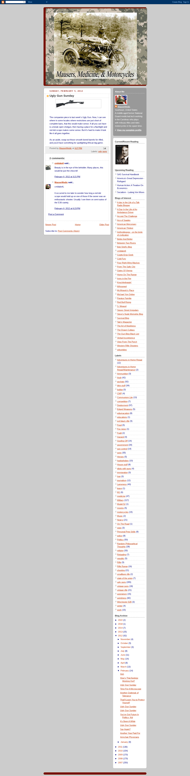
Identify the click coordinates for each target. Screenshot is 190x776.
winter (120, 606)
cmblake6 (59, 163)
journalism (121, 480)
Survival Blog (123, 318)
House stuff (122, 464)
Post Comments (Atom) (69, 231)
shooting (121, 570)
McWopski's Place (125, 290)
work (119, 610)
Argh (119, 377)
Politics (120, 539)
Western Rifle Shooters (127, 345)
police (119, 536)
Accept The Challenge (127, 216)
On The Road (123, 524)
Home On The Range (127, 274)
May (123, 659)
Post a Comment (56, 214)
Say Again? (125, 729)
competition (122, 401)
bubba (120, 389)
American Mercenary (126, 224)
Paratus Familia (124, 298)
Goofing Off (122, 441)
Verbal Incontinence (126, 338)
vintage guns (123, 586)
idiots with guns (124, 468)
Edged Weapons (124, 409)
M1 (118, 492)
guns (119, 452)
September (126, 647)
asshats (120, 381)
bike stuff (121, 385)
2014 (120, 628)
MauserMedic (61, 182)
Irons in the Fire (124, 278)
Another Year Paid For (130, 733)
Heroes (120, 457)
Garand (120, 437)
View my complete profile (129, 130)
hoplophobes (123, 460)
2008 (120, 758)
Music (120, 516)
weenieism (122, 594)
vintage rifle (122, 590)
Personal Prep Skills (126, 531)
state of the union (125, 578)
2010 (120, 751)
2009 (120, 754)
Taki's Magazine (124, 322)
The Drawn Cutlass (126, 330)
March (124, 667)
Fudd (119, 433)
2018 (120, 624)
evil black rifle (123, 421)
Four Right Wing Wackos (128, 263)
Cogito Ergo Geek (125, 255)
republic (120, 558)
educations (122, 417)
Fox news (121, 429)
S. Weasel (121, 306)
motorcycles (122, 512)
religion (120, 550)
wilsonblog (122, 349)
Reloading (121, 554)
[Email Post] (104, 148)
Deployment (122, 405)
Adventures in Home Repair (129, 360)
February (125, 670)
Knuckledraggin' (124, 282)
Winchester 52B (124, 602)
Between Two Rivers (126, 243)
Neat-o (120, 520)
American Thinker (125, 228)
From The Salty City (126, 266)
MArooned (122, 286)
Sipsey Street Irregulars (128, 310)
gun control (122, 449)
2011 (120, 747)
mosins (120, 508)
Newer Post (50, 224)
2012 (120, 635)
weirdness (121, 598)
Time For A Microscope (130, 689)
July (123, 651)
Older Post (104, 224)
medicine (121, 496)
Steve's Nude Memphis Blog (130, 314)
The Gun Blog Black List (128, 334)
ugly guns (102, 151)
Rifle (119, 562)
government (122, 445)
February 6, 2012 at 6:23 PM (67, 208)
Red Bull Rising (124, 302)
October (125, 643)
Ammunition (122, 373)
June (123, 655)
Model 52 (121, 504)
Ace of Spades (123, 220)
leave (119, 488)
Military (120, 500)
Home (78, 224)
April (123, 663)
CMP (119, 393)
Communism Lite (125, 397)
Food (119, 425)
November (126, 639)
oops (119, 528)
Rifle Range (122, 566)
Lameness (122, 484)
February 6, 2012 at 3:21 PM (67, 176)
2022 (120, 620)
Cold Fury (121, 259)
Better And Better (125, 239)
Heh (122, 674)
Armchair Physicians (129, 737)
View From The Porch (127, 342)
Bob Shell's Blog (124, 247)
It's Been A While (127, 721)
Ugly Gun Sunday (128, 685)
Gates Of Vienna (124, 270)
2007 (120, 762)
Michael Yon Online (126, 294)
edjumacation (123, 413)
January (125, 742)
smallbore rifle (123, 574)
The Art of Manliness (126, 326)
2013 (120, 632)
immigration (122, 472)
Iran (119, 476)
